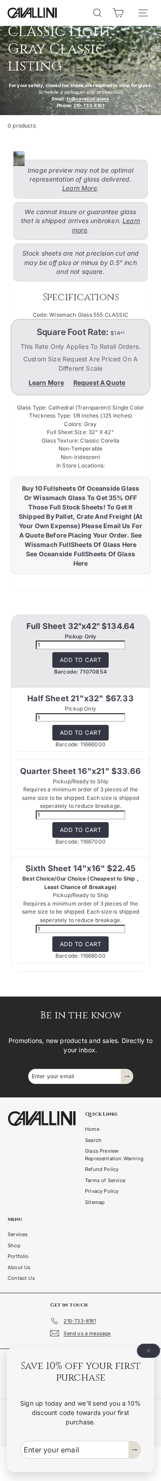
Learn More (79, 188)
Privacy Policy (102, 1191)
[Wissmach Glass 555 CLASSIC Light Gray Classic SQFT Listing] (77, 158)
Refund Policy (102, 1169)
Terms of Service (105, 1180)
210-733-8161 (88, 105)
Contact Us (21, 1278)
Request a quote (99, 382)
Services (18, 1234)
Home (92, 1129)
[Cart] (118, 13)
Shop (14, 1245)
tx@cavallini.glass (88, 98)
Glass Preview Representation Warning (114, 1155)
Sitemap (95, 1202)
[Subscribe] (134, 1450)
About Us (19, 1267)
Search (93, 1140)
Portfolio (18, 1256)
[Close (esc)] (148, 1351)
